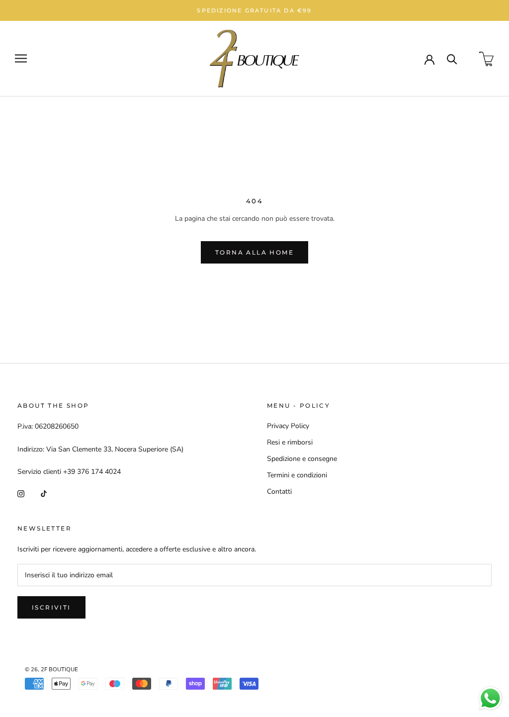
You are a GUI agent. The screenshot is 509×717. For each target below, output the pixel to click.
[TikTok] (43, 493)
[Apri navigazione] (21, 58)
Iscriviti (51, 607)
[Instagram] (20, 493)
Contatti (279, 491)
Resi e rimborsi (290, 442)
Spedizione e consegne (302, 458)
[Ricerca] (452, 58)
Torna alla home (254, 252)
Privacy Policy (288, 426)
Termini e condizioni (297, 475)
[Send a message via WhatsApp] (490, 698)
